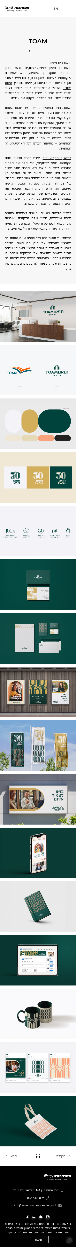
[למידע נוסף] (15, 1232)
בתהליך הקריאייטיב (57, 158)
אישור (38, 1239)
